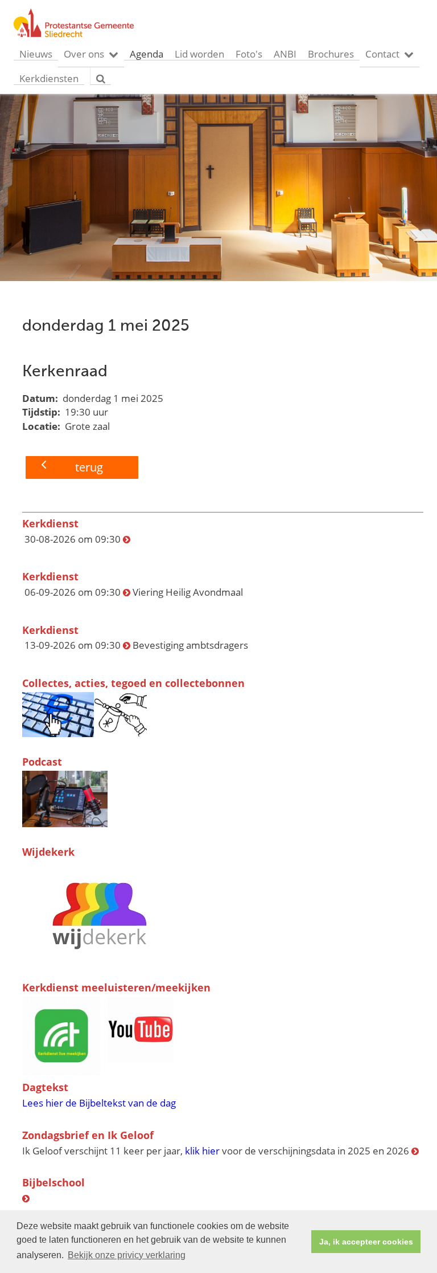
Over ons (84, 53)
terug (89, 467)
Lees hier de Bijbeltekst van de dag (99, 1102)
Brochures (331, 53)
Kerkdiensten (49, 78)
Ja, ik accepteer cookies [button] (366, 1241)
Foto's (249, 53)
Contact (382, 53)
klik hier (202, 1150)
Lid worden (199, 53)
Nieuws (35, 53)
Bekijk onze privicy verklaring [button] (126, 1255)
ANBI (285, 53)
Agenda (146, 53)
